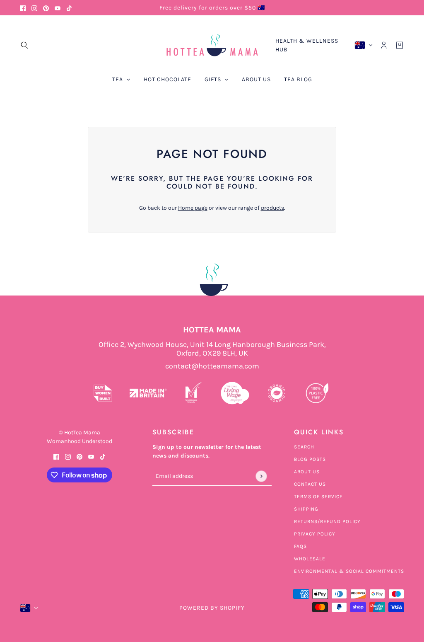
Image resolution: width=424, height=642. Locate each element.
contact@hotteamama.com (212, 366)
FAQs (300, 546)
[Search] (24, 45)
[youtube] (57, 7)
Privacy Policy (314, 534)
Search (304, 447)
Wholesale (309, 559)
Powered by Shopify (212, 607)
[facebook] (23, 7)
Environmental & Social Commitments (349, 571)
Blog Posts (310, 459)
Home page (192, 207)
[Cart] (399, 45)
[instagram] (34, 7)
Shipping (306, 509)
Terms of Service (318, 496)
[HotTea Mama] (212, 45)
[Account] (383, 45)
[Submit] (261, 476)
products (272, 207)
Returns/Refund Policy (327, 521)
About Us (307, 472)
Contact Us (310, 484)
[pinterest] (46, 7)
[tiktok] (69, 7)
